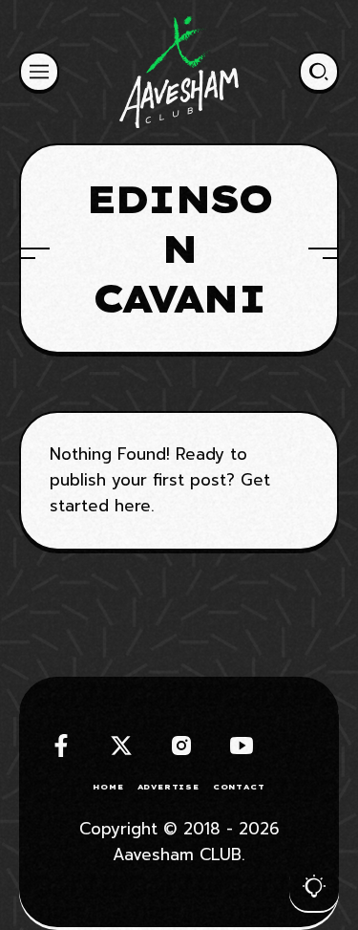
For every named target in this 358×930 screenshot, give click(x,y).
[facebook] (61, 745)
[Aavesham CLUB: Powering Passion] (179, 71)
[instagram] (181, 745)
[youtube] (241, 745)
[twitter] (121, 745)
